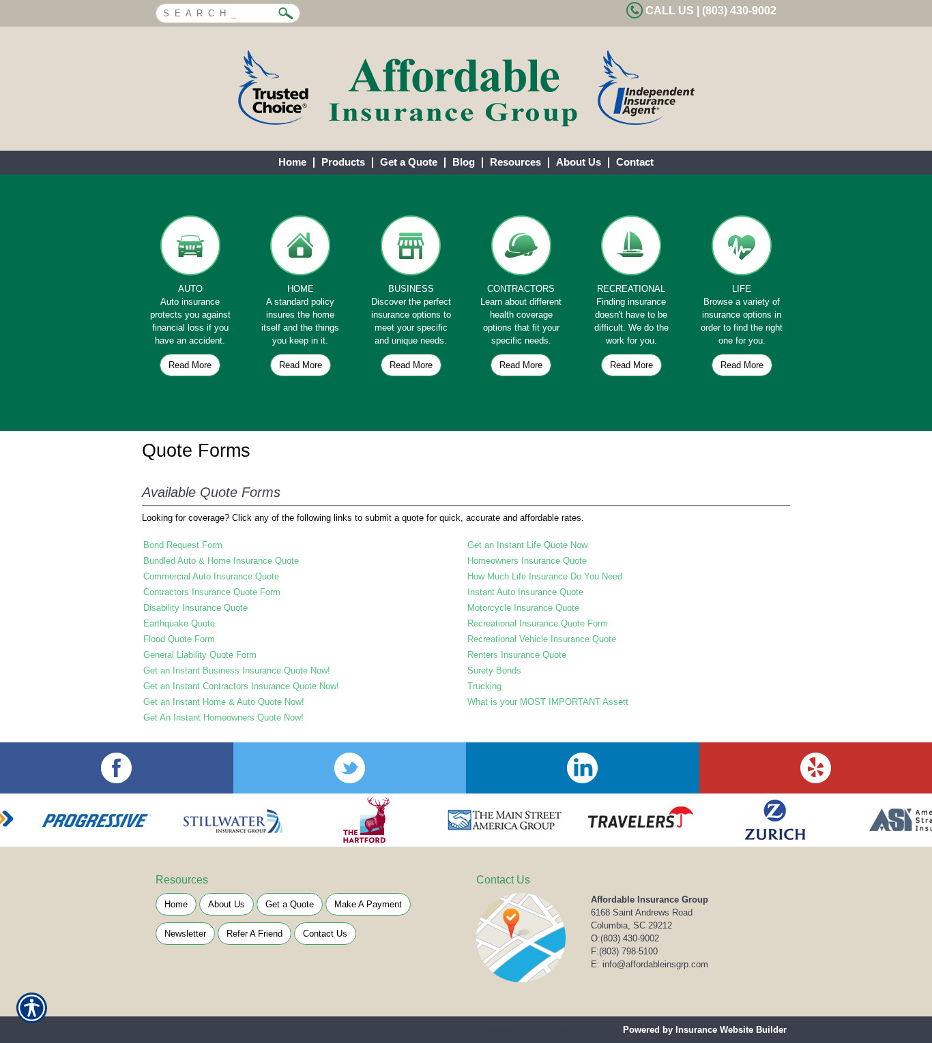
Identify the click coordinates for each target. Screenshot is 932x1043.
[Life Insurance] (742, 248)
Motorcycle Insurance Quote (523, 608)
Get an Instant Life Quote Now (527, 545)
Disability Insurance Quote (195, 608)
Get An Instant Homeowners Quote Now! (223, 717)
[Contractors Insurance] (521, 248)
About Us (226, 904)
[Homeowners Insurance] (301, 248)
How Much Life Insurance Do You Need (544, 576)
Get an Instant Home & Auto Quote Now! (223, 702)
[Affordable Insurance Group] (466, 88)
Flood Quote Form (179, 639)
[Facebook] (116, 768)
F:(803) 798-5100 (624, 951)
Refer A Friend (254, 933)
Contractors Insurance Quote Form (211, 592)
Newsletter (185, 933)
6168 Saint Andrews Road (642, 912)
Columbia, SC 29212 (631, 925)
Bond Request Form (182, 545)
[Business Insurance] (411, 248)
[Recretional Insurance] (632, 248)
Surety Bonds (494, 670)
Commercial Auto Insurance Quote (211, 576)
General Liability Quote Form (200, 655)
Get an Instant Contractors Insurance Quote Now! (241, 686)
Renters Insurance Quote (516, 655)
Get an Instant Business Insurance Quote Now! (236, 670)
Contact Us (325, 933)
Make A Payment (368, 904)
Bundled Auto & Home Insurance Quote (221, 561)
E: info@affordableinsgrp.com (649, 964)
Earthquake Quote (179, 623)
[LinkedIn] (582, 768)
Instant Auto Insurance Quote (525, 592)
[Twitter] (350, 768)
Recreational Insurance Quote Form (537, 623)
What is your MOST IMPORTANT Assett (547, 702)
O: (625, 938)
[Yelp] (816, 768)
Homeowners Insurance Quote (527, 561)
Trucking (484, 686)
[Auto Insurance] (190, 248)
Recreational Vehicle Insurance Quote (541, 639)
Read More (190, 365)
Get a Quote (289, 904)
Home (176, 904)
